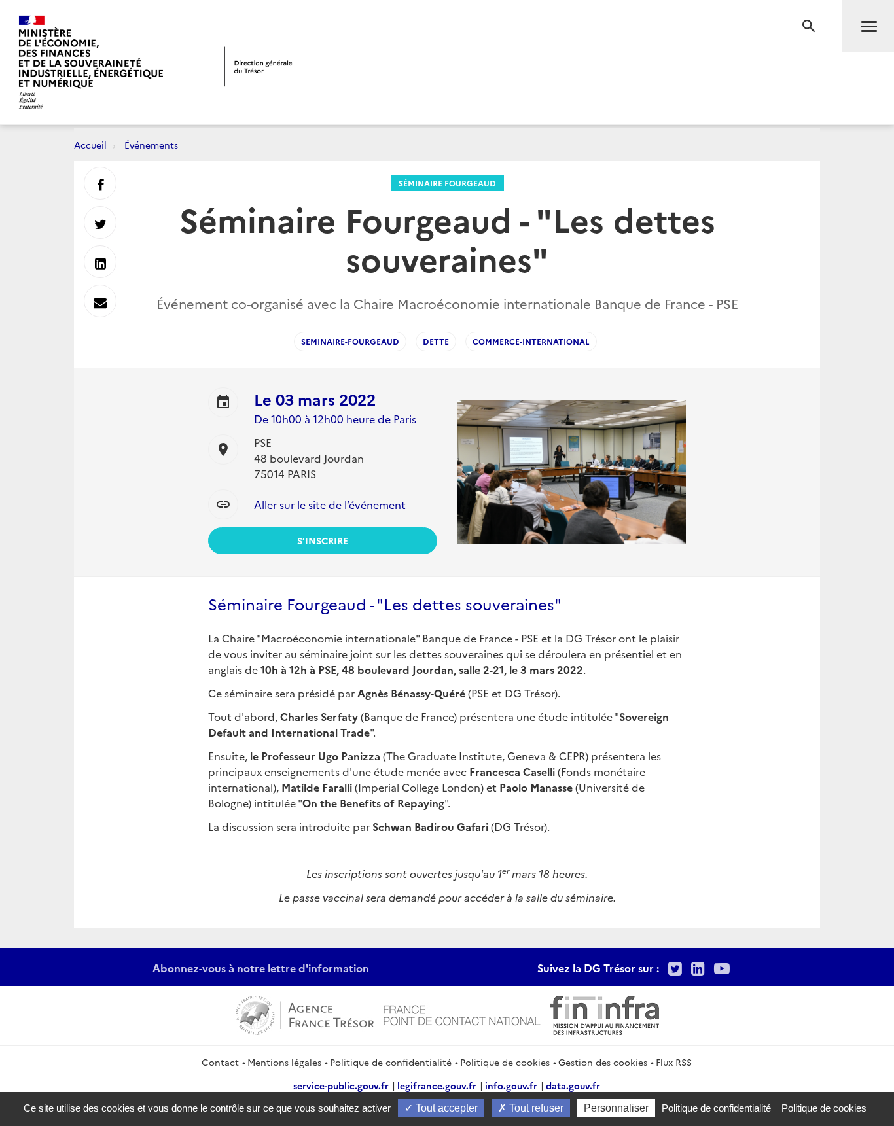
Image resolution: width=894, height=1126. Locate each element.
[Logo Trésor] (258, 66)
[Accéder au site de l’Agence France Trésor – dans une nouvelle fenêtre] (305, 1013)
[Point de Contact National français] (462, 1013)
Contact (220, 1061)
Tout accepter (445, 1108)
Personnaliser (616, 1108)
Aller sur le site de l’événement (330, 504)
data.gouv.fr (573, 1085)
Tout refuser (535, 1108)
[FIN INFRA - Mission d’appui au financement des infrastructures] (604, 1013)
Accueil (90, 144)
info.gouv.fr (511, 1085)
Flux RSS (674, 1061)
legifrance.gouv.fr (436, 1085)
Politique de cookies (505, 1061)
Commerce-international (531, 341)
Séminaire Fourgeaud (447, 182)
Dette (436, 341)
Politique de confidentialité (391, 1061)
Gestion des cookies (602, 1061)
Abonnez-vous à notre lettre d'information (260, 967)
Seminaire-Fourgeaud (350, 341)
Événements (151, 144)
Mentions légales (284, 1061)
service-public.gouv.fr (341, 1085)
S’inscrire (322, 540)
